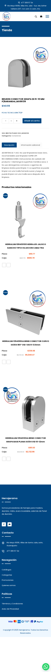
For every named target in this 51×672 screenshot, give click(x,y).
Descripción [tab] (9, 145)
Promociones (7, 580)
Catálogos (6, 569)
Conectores (16, 136)
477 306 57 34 (27, 2)
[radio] (4, 265)
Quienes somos (9, 585)
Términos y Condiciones (12, 603)
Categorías (7, 575)
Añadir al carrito (32, 120)
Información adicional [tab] (30, 145)
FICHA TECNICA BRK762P (12, 112)
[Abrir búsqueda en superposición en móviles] (36, 16)
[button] (45, 666)
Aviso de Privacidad (10, 609)
